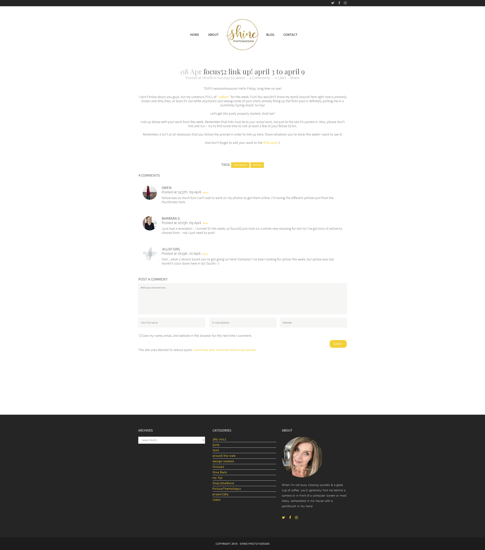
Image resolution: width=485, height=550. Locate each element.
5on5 (216, 444)
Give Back (220, 472)
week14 (257, 165)
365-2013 (219, 439)
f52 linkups (240, 165)
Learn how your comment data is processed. (224, 350)
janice (240, 78)
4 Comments (259, 78)
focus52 (223, 78)
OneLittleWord (223, 483)
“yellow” (224, 97)
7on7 (216, 450)
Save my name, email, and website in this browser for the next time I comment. (197, 335)
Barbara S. (171, 218)
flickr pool (270, 142)
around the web (224, 455)
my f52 (218, 477)
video (217, 499)
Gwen (167, 187)
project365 (220, 494)
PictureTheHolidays (227, 488)
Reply (205, 193)
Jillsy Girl (171, 249)
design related (223, 461)
